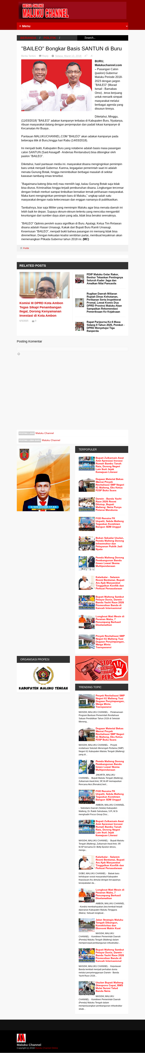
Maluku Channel (45, 433)
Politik (50, 38)
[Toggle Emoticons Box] (19, 354)
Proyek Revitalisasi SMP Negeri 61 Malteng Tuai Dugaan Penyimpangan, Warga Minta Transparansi (110, 642)
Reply (45, 55)
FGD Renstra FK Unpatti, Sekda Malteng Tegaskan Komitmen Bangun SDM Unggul (110, 522)
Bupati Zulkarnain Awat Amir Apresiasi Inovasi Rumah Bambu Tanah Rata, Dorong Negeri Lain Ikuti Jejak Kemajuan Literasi (110, 464)
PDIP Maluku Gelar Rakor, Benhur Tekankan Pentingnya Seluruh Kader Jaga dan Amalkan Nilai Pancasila (105, 279)
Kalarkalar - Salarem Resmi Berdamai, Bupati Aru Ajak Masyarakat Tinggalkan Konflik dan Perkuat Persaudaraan (110, 583)
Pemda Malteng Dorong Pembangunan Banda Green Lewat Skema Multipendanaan (110, 561)
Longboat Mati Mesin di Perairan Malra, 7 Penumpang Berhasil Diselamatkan (110, 620)
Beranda (28, 38)
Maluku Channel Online (46, 1048)
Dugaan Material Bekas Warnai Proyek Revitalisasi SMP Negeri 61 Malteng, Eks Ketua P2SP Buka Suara (110, 485)
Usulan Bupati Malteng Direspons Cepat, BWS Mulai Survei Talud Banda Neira (109, 986)
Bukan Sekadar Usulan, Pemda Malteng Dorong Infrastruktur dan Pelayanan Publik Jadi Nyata (110, 543)
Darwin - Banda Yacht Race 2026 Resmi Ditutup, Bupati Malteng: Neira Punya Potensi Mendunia (108, 504)
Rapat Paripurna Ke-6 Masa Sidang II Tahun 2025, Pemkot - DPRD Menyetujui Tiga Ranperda (105, 326)
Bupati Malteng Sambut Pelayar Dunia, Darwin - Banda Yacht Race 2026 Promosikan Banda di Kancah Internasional (110, 602)
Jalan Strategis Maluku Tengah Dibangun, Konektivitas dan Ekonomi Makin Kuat (109, 924)
